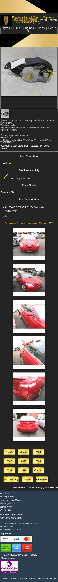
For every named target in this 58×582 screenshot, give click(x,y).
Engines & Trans (34, 28)
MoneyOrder (16, 547)
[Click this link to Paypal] (5, 541)
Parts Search (48, 20)
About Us (4, 493)
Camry (39, 487)
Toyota (31, 487)
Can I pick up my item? (11, 518)
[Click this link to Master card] (27, 541)
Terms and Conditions (10, 500)
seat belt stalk (51, 487)
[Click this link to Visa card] (16, 541)
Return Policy (6, 507)
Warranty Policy (7, 503)
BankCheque (27, 547)
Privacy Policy (7, 496)
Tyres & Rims (12, 28)
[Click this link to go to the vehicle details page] (29, 261)
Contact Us (5, 510)
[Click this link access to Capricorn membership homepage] (9, 572)
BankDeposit (5, 547)
